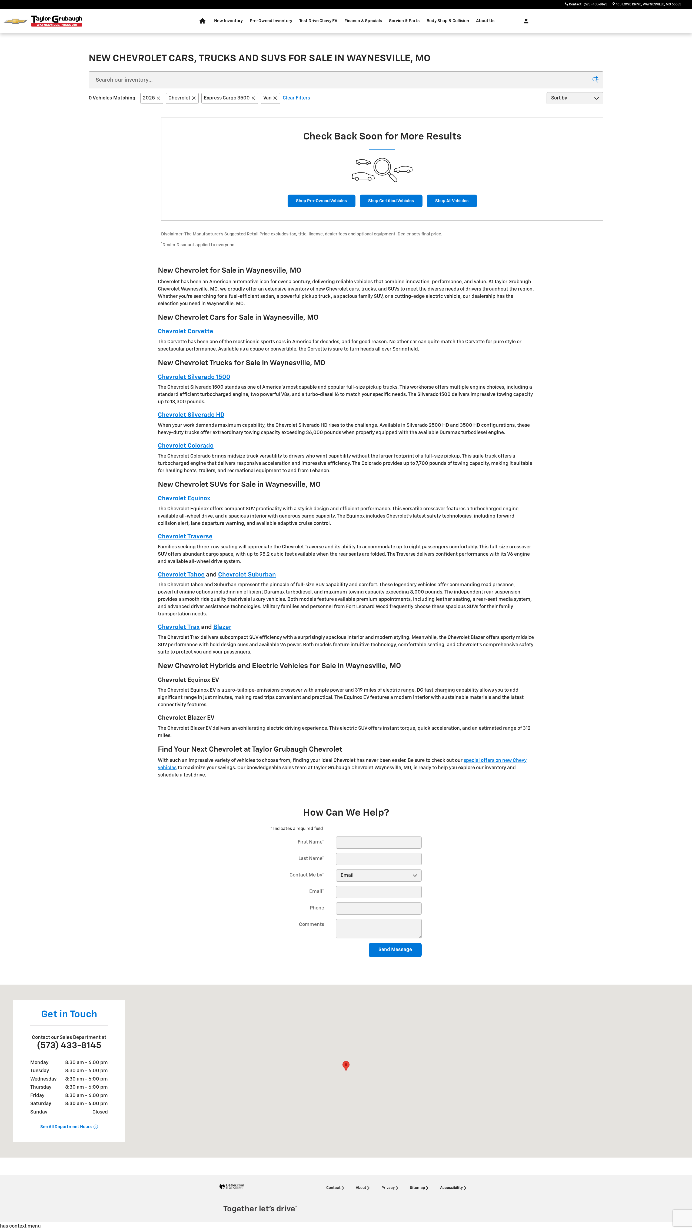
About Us (485, 21)
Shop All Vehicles (451, 201)
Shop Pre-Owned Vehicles (321, 201)
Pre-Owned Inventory (271, 21)
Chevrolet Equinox (184, 498)
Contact (333, 1188)
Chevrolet (179, 98)
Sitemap (417, 1188)
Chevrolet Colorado (186, 446)
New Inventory (228, 21)
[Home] (15, 21)
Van (267, 98)
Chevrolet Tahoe (181, 575)
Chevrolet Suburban (247, 575)
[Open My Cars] (525, 21)
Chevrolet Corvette (185, 331)
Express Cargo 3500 (227, 98)
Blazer (222, 627)
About (361, 1188)
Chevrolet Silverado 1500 (194, 377)
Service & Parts (404, 21)
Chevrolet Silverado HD (191, 415)
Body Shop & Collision (448, 21)
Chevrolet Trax (179, 627)
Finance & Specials (363, 21)
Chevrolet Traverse (185, 537)
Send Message (395, 949)
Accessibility (451, 1188)
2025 (149, 98)
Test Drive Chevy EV (318, 21)
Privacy (388, 1188)
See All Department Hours (66, 1127)
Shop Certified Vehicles (391, 201)
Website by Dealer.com (231, 1186)
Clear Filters (296, 98)
